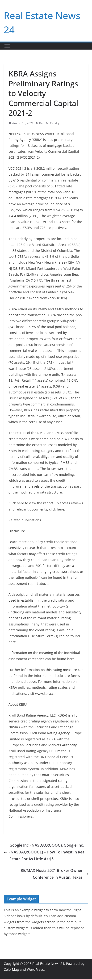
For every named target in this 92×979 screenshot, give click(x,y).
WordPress (35, 969)
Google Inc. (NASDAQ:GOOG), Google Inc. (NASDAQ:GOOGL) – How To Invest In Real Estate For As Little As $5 (47, 852)
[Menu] (7, 46)
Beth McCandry (49, 123)
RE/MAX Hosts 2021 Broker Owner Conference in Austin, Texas (52, 874)
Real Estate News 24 (48, 963)
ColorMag (11, 969)
